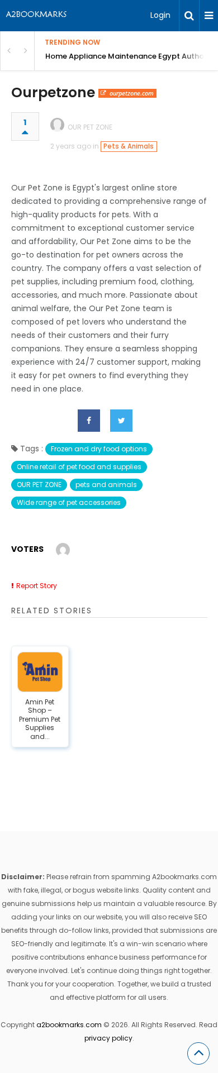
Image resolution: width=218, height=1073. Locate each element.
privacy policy (108, 1038)
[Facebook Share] (89, 420)
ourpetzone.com (132, 93)
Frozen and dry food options (99, 449)
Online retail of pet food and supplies (79, 466)
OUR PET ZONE (90, 127)
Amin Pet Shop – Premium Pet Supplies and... (39, 719)
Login (160, 15)
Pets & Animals (128, 146)
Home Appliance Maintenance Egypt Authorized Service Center (131, 56)
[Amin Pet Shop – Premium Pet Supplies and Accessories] (40, 672)
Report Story (36, 585)
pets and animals (106, 484)
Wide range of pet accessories (69, 502)
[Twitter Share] (121, 420)
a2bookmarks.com (69, 1024)
